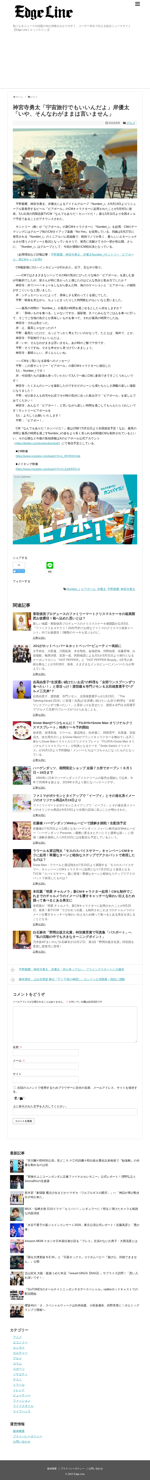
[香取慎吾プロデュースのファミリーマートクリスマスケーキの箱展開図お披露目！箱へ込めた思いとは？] (22, 621)
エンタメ (19, 1347)
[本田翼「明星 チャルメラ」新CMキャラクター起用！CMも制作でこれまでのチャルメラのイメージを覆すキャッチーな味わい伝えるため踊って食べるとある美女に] (22, 899)
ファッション (22, 1400)
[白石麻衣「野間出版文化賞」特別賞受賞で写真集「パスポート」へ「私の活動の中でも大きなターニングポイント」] (22, 940)
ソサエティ (20, 1374)
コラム (17, 1363)
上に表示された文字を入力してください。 (40, 1106)
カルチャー (20, 1353)
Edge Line (79, 1474)
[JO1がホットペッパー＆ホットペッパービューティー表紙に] (22, 653)
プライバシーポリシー (27, 1436)
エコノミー (20, 1342)
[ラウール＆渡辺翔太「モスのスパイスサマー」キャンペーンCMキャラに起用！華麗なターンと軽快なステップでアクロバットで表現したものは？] (22, 858)
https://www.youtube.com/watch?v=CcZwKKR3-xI (48, 469)
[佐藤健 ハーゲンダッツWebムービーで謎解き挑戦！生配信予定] (22, 830)
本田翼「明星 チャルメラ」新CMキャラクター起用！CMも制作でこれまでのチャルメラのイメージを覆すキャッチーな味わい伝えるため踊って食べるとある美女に (84, 896)
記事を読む (39, 637)
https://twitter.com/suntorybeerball (37, 443)
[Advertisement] (75, 61)
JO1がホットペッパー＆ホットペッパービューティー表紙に (77, 646)
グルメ (130, 123)
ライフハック (22, 1411)
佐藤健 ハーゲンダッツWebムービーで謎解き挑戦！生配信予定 (79, 823)
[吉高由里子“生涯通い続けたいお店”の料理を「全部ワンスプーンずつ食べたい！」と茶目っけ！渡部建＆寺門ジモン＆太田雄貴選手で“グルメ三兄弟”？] (22, 689)
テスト (17, 1379)
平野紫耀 (113, 589)
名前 (17, 1047)
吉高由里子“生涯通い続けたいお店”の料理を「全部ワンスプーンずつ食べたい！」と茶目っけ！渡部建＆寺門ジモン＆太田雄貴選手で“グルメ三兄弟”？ (84, 686)
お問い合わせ (22, 1441)
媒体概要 (19, 1431)
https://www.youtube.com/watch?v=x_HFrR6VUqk (48, 456)
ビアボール (88, 589)
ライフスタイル (23, 1406)
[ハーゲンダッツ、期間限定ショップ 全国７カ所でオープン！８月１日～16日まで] (22, 775)
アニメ (17, 1337)
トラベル (19, 1384)
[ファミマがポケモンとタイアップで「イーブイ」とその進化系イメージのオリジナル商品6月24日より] (22, 803)
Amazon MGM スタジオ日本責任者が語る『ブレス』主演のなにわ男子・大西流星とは (81, 1241)
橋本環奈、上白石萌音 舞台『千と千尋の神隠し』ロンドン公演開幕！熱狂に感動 (72, 979)
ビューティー (22, 1395)
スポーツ (19, 1368)
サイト (17, 1074)
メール (19, 1060)
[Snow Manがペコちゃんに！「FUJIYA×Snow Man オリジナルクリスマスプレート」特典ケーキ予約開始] (22, 730)
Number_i (73, 589)
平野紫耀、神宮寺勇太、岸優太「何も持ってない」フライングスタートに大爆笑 (71, 969)
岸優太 (101, 589)
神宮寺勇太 (128, 589)
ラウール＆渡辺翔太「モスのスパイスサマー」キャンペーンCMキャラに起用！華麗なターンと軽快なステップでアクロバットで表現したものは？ (84, 855)
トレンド (19, 1390)
